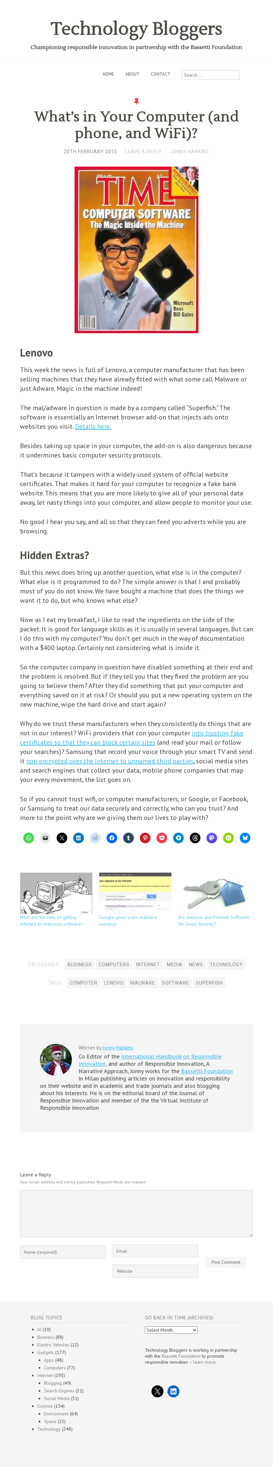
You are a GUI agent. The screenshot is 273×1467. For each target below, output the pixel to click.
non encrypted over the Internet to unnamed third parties (109, 761)
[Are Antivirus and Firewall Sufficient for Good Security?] (214, 893)
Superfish (209, 983)
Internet (148, 964)
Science (45, 1406)
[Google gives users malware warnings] (135, 893)
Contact (160, 74)
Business (80, 964)
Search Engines (59, 1391)
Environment (56, 1414)
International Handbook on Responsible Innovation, (150, 1060)
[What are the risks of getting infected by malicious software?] (56, 893)
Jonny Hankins (189, 151)
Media (174, 964)
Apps (49, 1360)
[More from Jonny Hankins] (56, 1074)
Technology (226, 964)
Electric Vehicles (53, 1345)
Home (108, 74)
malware (143, 983)
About (132, 74)
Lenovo (114, 983)
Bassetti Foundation (207, 1071)
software (175, 983)
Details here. (93, 426)
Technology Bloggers (136, 29)
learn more (204, 1362)
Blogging (53, 1383)
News (196, 964)
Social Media (57, 1398)
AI (39, 1329)
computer (84, 983)
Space (50, 1421)
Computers (114, 964)
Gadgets (45, 1352)
